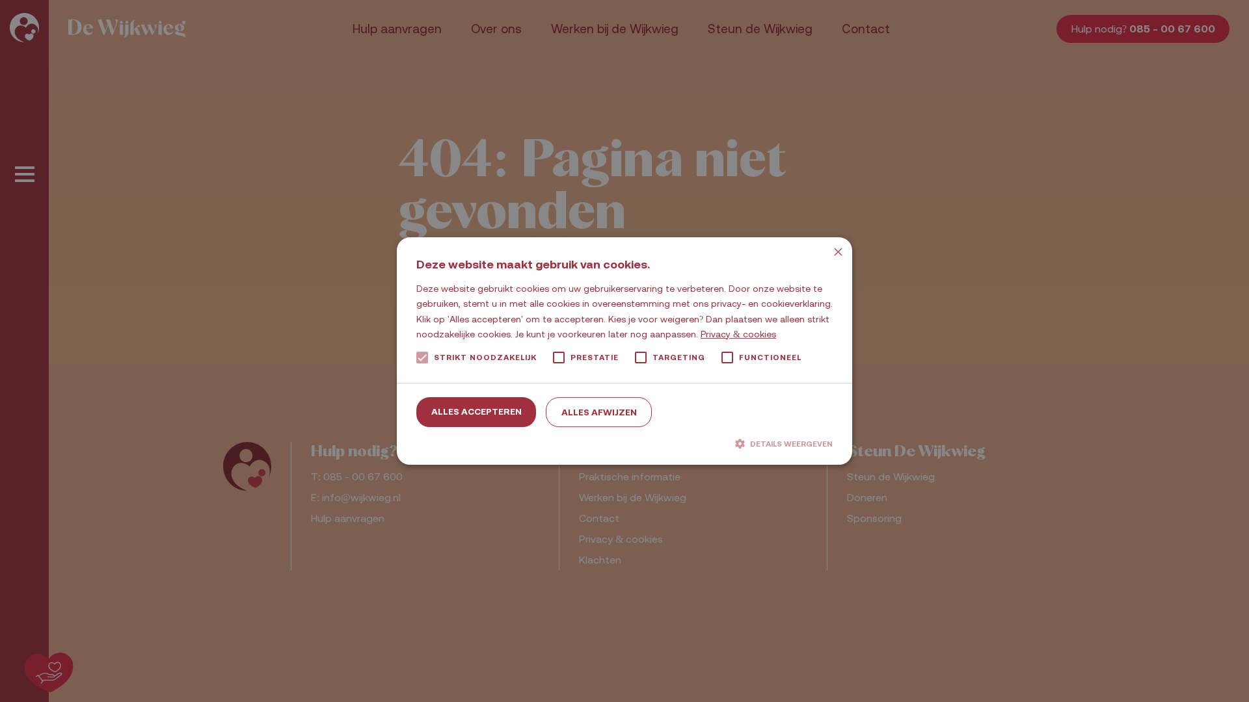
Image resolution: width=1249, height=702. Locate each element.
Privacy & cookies (738, 334)
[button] (624, 443)
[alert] (624, 351)
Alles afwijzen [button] (599, 412)
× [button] (837, 252)
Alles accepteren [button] (476, 411)
